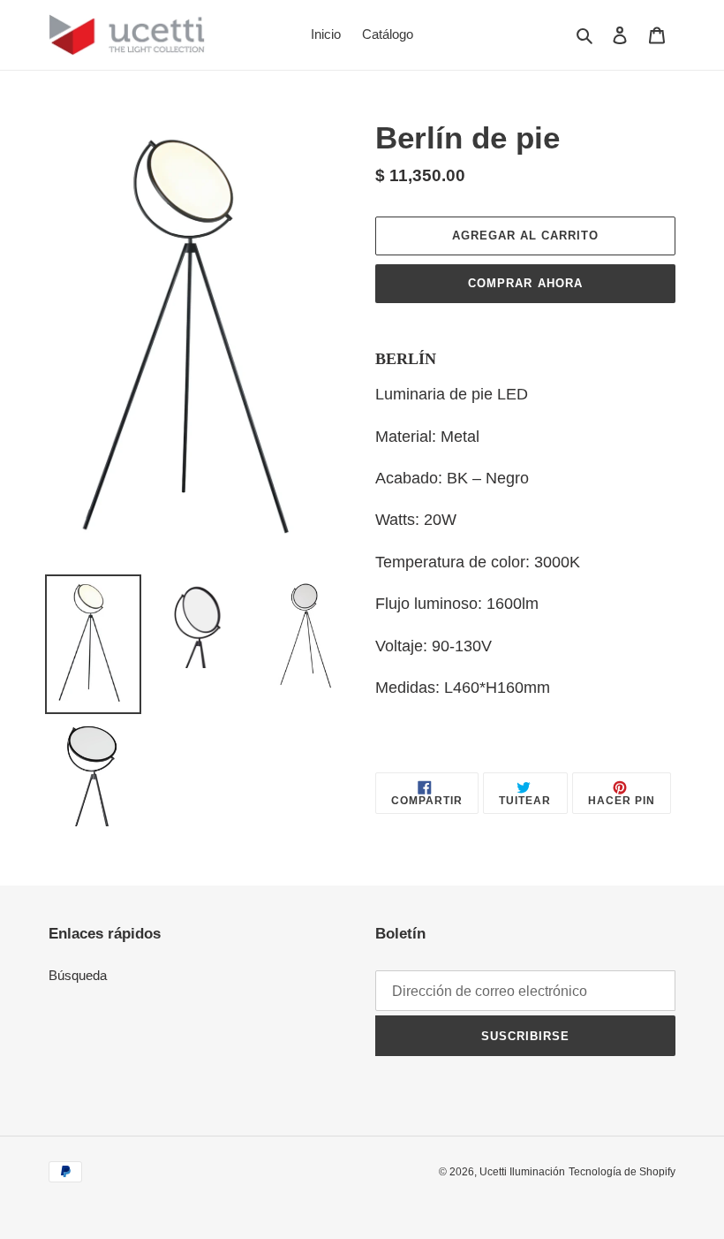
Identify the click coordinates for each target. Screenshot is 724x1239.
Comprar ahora (525, 283)
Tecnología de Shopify (622, 1172)
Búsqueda (78, 975)
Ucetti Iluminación (522, 1172)
